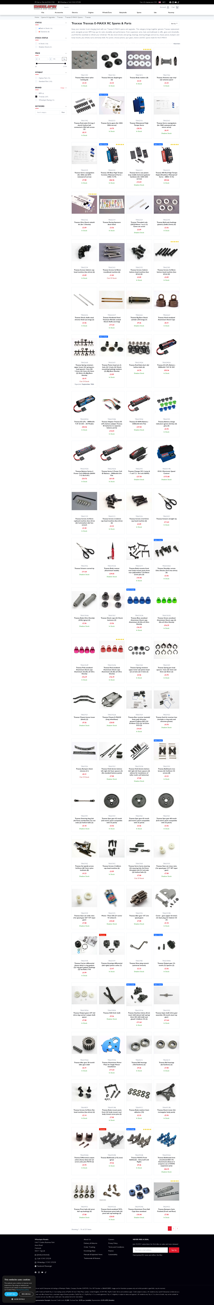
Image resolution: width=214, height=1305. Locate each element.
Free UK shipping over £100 (148, 2)
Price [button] (37, 53)
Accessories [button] (59, 12)
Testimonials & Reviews (92, 1258)
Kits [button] (42, 12)
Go (64, 59)
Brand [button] (38, 87)
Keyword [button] (39, 106)
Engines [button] (91, 12)
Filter (63, 112)
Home (37, 17)
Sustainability (112, 1254)
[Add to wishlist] (90, 68)
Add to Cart (80, 67)
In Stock (43, 43)
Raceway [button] (171, 12)
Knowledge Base (89, 1250)
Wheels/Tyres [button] (107, 12)
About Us (87, 1239)
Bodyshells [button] (123, 12)
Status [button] (38, 22)
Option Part (44, 78)
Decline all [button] (26, 1294)
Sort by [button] (173, 23)
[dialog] (19, 1289)
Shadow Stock (45, 47)
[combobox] (109, 7)
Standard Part (45, 81)
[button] (164, 7)
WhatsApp (70, 2)
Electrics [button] (75, 12)
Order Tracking (89, 1247)
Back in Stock (46, 28)
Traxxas (43, 96)
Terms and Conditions (116, 1247)
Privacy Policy (113, 1243)
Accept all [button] (11, 1294)
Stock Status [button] (41, 38)
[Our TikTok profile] (178, 2)
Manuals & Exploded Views (93, 1254)
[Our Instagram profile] (173, 2)
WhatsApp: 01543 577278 (46, 1262)
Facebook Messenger (44, 1266)
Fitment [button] (39, 72)
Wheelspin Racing (46, 100)
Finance (111, 1250)
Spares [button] (139, 12)
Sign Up (174, 1250)
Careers (111, 1239)
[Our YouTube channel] (176, 2)
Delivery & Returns (90, 1243)
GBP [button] (163, 2)
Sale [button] (155, 12)
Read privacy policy (22, 1290)
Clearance (44, 31)
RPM (41, 93)
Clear (62, 88)
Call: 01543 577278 (44, 1258)
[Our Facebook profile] (170, 2)
